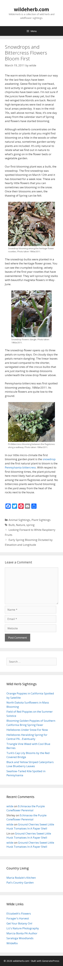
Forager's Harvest (17, 918)
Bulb (12, 525)
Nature (20, 525)
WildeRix (12, 943)
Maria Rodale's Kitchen (21, 877)
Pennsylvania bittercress (20, 467)
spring (30, 525)
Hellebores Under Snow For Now (27, 730)
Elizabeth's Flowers (18, 913)
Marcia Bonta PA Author (21, 933)
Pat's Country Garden (20, 882)
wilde (9, 806)
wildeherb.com (31, 9)
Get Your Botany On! (19, 923)
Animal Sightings (19, 520)
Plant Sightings (41, 520)
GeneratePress (50, 960)
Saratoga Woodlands (19, 938)
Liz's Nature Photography (22, 928)
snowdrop (49, 459)
